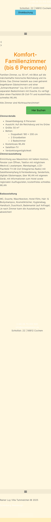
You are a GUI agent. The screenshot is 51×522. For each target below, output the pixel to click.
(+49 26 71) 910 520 (40, 1)
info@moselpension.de (39, 5)
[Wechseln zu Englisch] (25, 515)
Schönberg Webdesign (11, 505)
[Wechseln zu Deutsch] (20, 515)
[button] (25, 33)
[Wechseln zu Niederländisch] (30, 515)
